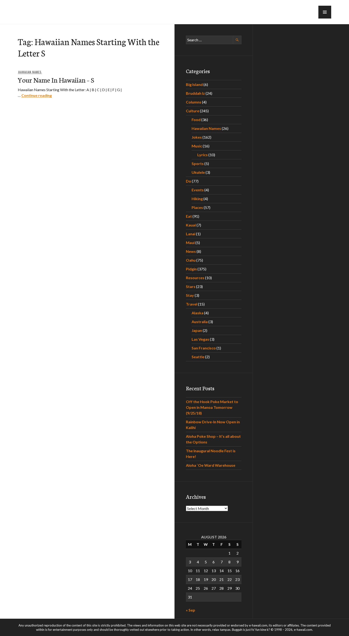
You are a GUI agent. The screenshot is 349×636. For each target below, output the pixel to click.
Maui (190, 242)
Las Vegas (200, 339)
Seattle (198, 356)
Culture (192, 110)
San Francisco (204, 348)
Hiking (197, 198)
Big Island (194, 84)
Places (197, 207)
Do (188, 181)
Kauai (191, 225)
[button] (324, 12)
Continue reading (36, 95)
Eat (189, 216)
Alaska (197, 313)
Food (196, 119)
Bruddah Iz (195, 93)
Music (197, 146)
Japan (197, 330)
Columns (193, 102)
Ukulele (198, 172)
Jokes (197, 137)
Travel (191, 304)
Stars (190, 286)
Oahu (191, 260)
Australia (200, 321)
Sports (198, 163)
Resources (195, 277)
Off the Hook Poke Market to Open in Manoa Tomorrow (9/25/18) (212, 407)
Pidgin (191, 269)
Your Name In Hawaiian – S (56, 80)
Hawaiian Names (30, 72)
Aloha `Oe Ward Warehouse (210, 465)
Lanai (190, 233)
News (191, 251)
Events (198, 190)
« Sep (190, 610)
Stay (190, 295)
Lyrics (202, 154)
